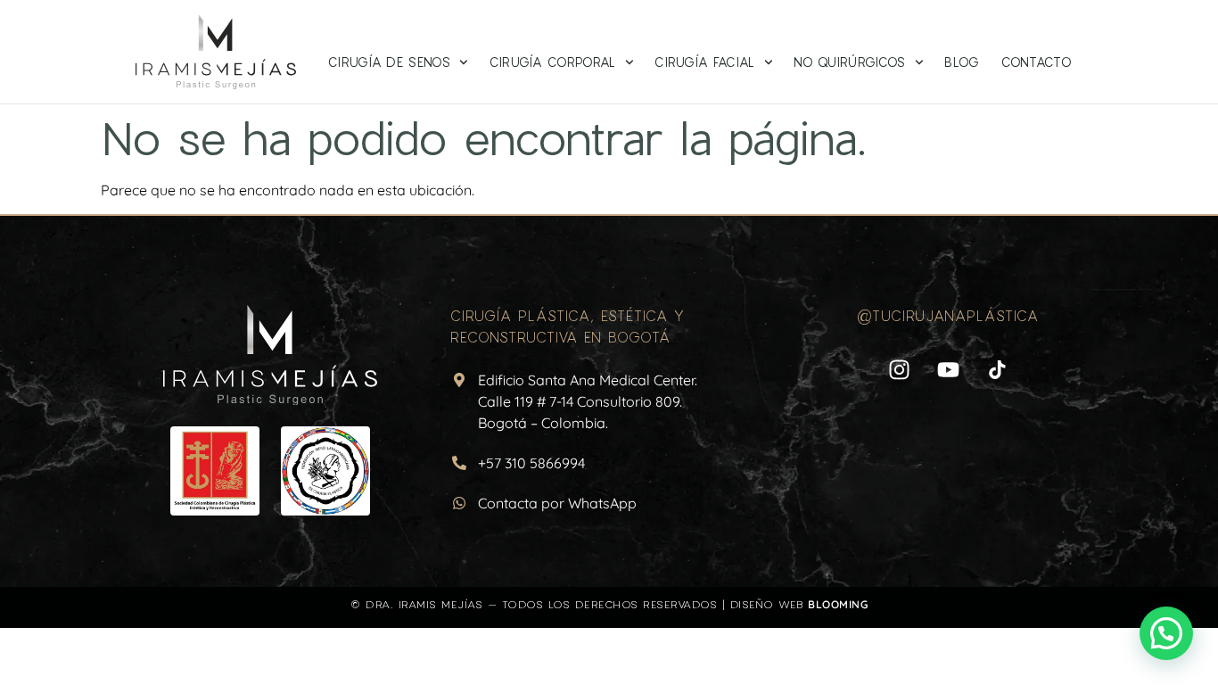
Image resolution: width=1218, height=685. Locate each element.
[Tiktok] (997, 370)
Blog (961, 62)
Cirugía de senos (389, 62)
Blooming (838, 604)
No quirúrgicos (849, 62)
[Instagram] (898, 370)
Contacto (1036, 62)
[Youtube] (948, 370)
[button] (1166, 633)
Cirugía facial (704, 62)
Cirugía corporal (553, 62)
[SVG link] (270, 355)
